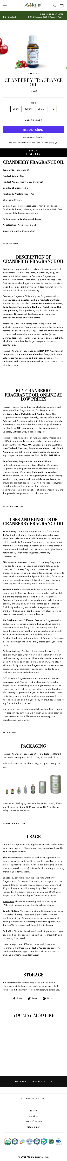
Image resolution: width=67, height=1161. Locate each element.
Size (33, 103)
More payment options (34, 137)
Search (33, 1110)
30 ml (16, 108)
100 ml (28, 108)
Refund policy (33, 1126)
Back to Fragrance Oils (35, 1081)
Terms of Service (33, 1121)
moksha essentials (33, 1098)
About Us (33, 1116)
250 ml (41, 108)
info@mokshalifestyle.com (26, 954)
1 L (52, 108)
